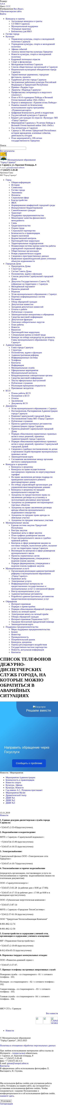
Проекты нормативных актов (25, 556)
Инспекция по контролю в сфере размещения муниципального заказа (33, 551)
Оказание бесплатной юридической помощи (32, 622)
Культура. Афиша (14, 785)
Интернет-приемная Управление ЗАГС (30, 619)
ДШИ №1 (10, 798)
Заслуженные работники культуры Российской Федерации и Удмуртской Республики (33, 83)
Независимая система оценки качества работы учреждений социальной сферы (33, 247)
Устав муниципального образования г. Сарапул (34, 294)
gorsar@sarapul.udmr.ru (15, 168)
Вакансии (16, 329)
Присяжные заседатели (22, 388)
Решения (15, 291)
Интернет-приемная (21, 604)
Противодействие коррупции (25, 241)
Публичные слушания (22, 312)
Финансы (15, 195)
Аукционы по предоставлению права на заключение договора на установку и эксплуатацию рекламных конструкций (30, 497)
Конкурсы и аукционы (16, 464)
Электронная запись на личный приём (29, 614)
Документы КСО (19, 403)
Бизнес (14, 632)
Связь (14, 223)
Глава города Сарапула (22, 347)
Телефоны (16, 360)
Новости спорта (13, 782)
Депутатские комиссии (22, 304)
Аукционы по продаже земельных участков (32, 520)
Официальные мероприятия (24, 370)
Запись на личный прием (23, 611)
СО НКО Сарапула (20, 24)
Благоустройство (19, 200)
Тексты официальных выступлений (28, 380)
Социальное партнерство (23, 230)
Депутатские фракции (22, 319)
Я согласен (6, 1101)
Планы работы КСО (21, 393)
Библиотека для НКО (21, 31)
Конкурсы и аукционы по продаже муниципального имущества (28, 491)
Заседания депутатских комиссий (27, 307)
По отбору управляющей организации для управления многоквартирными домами (31, 485)
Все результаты (7, 151)
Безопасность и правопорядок (25, 233)
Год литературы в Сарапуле (24, 128)
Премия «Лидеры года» (22, 87)
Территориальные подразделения (27, 243)
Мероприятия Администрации (20, 777)
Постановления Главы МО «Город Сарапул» (32, 418)
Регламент (16, 299)
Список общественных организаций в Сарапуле (34, 67)
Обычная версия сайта (11, 11)
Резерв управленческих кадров (26, 253)
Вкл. (16, 9)
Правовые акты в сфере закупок (26, 533)
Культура (10, 36)
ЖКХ (13, 202)
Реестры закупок (19, 530)
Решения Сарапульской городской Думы (30, 416)
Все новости (52, 1013)
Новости (15, 327)
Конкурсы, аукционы (21, 642)
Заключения (17, 401)
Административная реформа (25, 355)
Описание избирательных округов (27, 322)
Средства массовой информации (27, 317)
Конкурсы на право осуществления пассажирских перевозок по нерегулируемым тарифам (33, 472)
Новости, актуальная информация (27, 650)
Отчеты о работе (19, 309)
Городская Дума (13, 263)
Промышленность (20, 637)
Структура (16, 269)
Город (8, 180)
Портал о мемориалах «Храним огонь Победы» (34, 102)
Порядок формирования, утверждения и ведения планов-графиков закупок (30, 564)
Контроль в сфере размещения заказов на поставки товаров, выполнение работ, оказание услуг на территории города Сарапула (34, 545)
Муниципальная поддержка (24, 26)
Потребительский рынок (23, 639)
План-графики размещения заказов (28, 535)
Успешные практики (21, 29)
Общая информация (20, 182)
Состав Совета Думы (21, 271)
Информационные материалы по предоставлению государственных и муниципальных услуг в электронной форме (32, 586)
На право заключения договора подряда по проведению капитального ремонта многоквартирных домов (32, 479)
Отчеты (15, 398)
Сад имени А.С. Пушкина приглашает (24, 790)
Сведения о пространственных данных (30, 256)
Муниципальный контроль (24, 373)
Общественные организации (25, 251)
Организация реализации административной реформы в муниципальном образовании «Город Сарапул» (33, 573)
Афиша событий (19, 49)
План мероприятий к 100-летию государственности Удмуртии (26, 139)
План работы (17, 324)
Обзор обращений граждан (24, 302)
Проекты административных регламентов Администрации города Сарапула (31, 424)
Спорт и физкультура (21, 62)
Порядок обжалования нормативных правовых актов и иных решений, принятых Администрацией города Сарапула (34, 436)
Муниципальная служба (22, 368)
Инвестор (16, 634)
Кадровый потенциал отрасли (25, 59)
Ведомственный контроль (23, 238)
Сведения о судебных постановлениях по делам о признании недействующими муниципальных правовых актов (34, 451)
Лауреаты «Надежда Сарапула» (26, 90)
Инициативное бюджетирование (27, 208)
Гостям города (12, 34)
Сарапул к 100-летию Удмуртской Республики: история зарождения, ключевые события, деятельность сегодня (33, 133)
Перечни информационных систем (28, 296)
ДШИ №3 (10, 803)
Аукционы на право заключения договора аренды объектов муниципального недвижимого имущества (31, 510)
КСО (8, 390)
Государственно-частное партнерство (29, 647)
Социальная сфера (20, 197)
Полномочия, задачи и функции (26, 274)
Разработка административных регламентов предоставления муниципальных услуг (32, 597)
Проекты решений (20, 289)
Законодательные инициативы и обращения (32, 314)
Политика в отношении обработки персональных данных (28, 1045)
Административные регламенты (26, 594)
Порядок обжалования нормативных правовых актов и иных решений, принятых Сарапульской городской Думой (34, 444)
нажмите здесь (7, 1096)
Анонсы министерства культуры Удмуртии (32, 52)
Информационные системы (24, 357)
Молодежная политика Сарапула (27, 64)
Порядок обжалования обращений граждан (32, 609)
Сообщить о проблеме (29, 763)
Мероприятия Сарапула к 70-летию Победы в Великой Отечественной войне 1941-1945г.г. (33, 124)
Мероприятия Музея (15, 792)
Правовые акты (18, 578)
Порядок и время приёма (23, 606)
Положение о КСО (20, 396)
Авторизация (6, 1103)
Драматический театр (16, 795)
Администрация (13, 345)
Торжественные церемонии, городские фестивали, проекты (30, 75)
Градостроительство (21, 225)
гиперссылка (18, 1053)
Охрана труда (17, 228)
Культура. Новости (15, 787)
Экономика (16, 192)
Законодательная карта (22, 456)
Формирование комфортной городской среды (33, 205)
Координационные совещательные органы (31, 375)
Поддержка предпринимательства (27, 215)
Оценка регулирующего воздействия (29, 644)
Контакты (16, 363)
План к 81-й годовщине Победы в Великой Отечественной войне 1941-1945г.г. (32, 98)
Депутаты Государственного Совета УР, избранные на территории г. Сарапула (30, 282)
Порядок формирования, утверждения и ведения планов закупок (30, 559)
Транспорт (16, 213)
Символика (16, 187)
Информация (17, 365)
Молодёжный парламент (23, 286)
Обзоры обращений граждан (25, 617)
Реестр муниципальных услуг (25, 591)
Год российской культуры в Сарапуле (29, 115)
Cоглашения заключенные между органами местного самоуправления (32, 460)
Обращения (11, 601)
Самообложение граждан (23, 210)
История (15, 185)
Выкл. (21, 9)
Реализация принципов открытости (28, 385)
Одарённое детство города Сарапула (28, 79)
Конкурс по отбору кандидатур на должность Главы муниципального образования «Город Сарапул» (33, 340)
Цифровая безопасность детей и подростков (32, 112)
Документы (11, 406)
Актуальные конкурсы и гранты (26, 21)
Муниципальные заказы (17, 523)
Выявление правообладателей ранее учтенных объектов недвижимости (33, 259)
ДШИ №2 (10, 800)
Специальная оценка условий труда (28, 335)
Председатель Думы (21, 266)
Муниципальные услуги (17, 568)
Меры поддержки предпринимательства (30, 629)
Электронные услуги (21, 581)
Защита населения (20, 236)
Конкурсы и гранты (15, 18)
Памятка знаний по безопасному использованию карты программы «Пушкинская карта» (27, 107)
